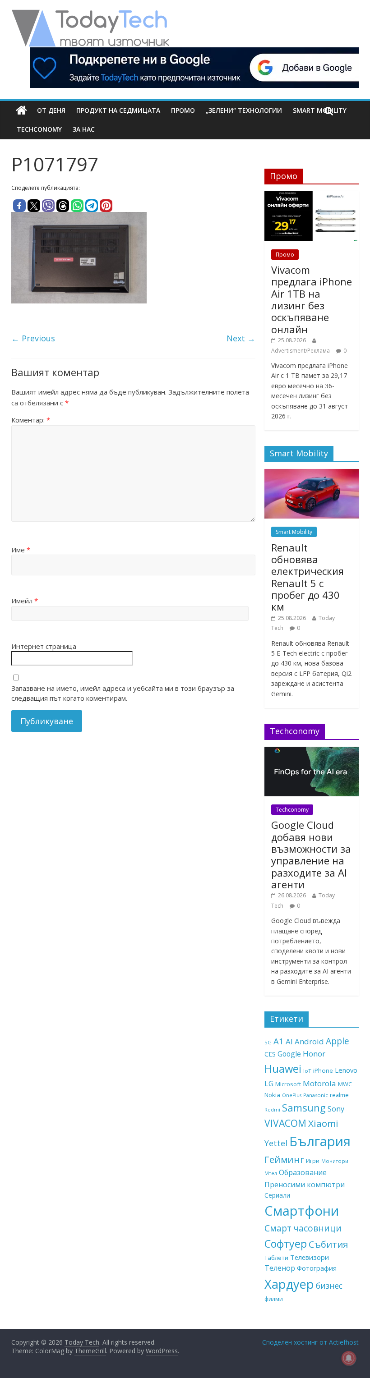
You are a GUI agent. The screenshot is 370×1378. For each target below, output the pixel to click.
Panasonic (315, 1095)
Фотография (317, 1267)
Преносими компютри (304, 1185)
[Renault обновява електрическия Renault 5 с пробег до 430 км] (311, 473)
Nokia (272, 1095)
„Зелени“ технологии (244, 110)
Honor (314, 1053)
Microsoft (288, 1084)
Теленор (279, 1268)
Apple (337, 1041)
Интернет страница (43, 646)
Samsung (304, 1107)
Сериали (277, 1195)
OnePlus (291, 1095)
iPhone (323, 1070)
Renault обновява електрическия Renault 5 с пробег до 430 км (307, 577)
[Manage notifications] (349, 1358)
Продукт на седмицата (118, 110)
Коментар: (30, 419)
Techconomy (39, 129)
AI (289, 1041)
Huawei (282, 1068)
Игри (312, 1161)
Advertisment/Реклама (300, 350)
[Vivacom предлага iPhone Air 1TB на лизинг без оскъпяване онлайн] (311, 196)
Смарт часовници (303, 1228)
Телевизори (309, 1257)
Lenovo (346, 1070)
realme (339, 1095)
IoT (307, 1070)
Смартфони (301, 1211)
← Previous (33, 338)
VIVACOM (285, 1123)
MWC (345, 1084)
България (320, 1141)
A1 (278, 1041)
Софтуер (285, 1243)
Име (20, 549)
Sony (336, 1108)
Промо (183, 110)
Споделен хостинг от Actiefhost (310, 1342)
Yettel (275, 1143)
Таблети (276, 1258)
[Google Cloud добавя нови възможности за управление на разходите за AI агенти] (311, 751)
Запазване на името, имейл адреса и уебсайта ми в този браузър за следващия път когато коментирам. (122, 693)
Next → (241, 338)
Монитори (334, 1161)
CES (270, 1054)
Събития (328, 1244)
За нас (84, 129)
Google (289, 1054)
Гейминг (284, 1159)
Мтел (270, 1173)
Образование (303, 1172)
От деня (51, 110)
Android (309, 1041)
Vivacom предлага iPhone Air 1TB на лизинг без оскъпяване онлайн (311, 299)
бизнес (329, 1285)
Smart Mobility (294, 532)
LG (268, 1084)
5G (268, 1042)
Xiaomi (323, 1123)
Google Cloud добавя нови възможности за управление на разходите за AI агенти (311, 854)
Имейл (24, 600)
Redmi (272, 1110)
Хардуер (289, 1284)
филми (273, 1299)
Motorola (319, 1083)
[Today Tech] (90, 14)
